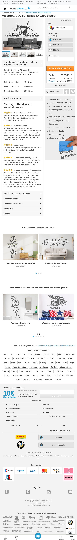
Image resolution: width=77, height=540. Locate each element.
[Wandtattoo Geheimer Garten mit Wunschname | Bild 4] (31, 54)
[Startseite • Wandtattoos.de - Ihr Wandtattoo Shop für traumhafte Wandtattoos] (20, 8)
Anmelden (57, 396)
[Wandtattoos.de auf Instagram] (49, 492)
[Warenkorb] (71, 538)
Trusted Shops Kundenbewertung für (23, 456)
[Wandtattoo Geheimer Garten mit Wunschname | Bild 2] (14, 54)
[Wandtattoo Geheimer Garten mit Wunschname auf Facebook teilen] (66, 91)
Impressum (10, 420)
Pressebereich (47, 409)
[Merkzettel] (60, 538)
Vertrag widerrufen (57, 416)
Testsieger (48, 452)
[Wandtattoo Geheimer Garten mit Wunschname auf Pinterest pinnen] (72, 91)
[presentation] (37, 334)
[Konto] (5, 538)
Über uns (45, 405)
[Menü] (74, 520)
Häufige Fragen (12, 405)
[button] (36, 274)
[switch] (70, 532)
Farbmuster (10, 413)
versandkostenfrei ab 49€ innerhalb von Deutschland (56, 346)
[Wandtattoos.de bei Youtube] (70, 492)
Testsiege (45, 413)
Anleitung (58, 437)
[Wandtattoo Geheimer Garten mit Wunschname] (22, 34)
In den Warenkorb (60, 68)
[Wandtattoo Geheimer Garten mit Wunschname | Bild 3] (22, 54)
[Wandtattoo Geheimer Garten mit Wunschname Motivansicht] (39, 54)
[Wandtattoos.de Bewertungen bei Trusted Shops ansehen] (21, 448)
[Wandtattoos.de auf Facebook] (7, 492)
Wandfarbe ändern (66, 20)
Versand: (52, 81)
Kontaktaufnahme (13, 409)
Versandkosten (12, 416)
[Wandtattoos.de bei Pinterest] (28, 492)
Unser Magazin (58, 445)
